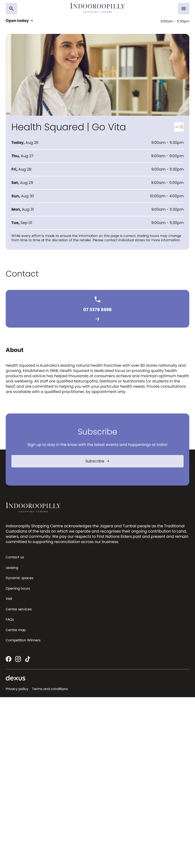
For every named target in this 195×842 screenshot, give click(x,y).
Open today (20, 20)
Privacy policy (17, 688)
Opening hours (18, 588)
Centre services (19, 609)
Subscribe (97, 461)
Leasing (12, 567)
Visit (9, 598)
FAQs (10, 619)
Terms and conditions (50, 688)
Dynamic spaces (19, 577)
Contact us (15, 557)
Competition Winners (23, 640)
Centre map (16, 630)
